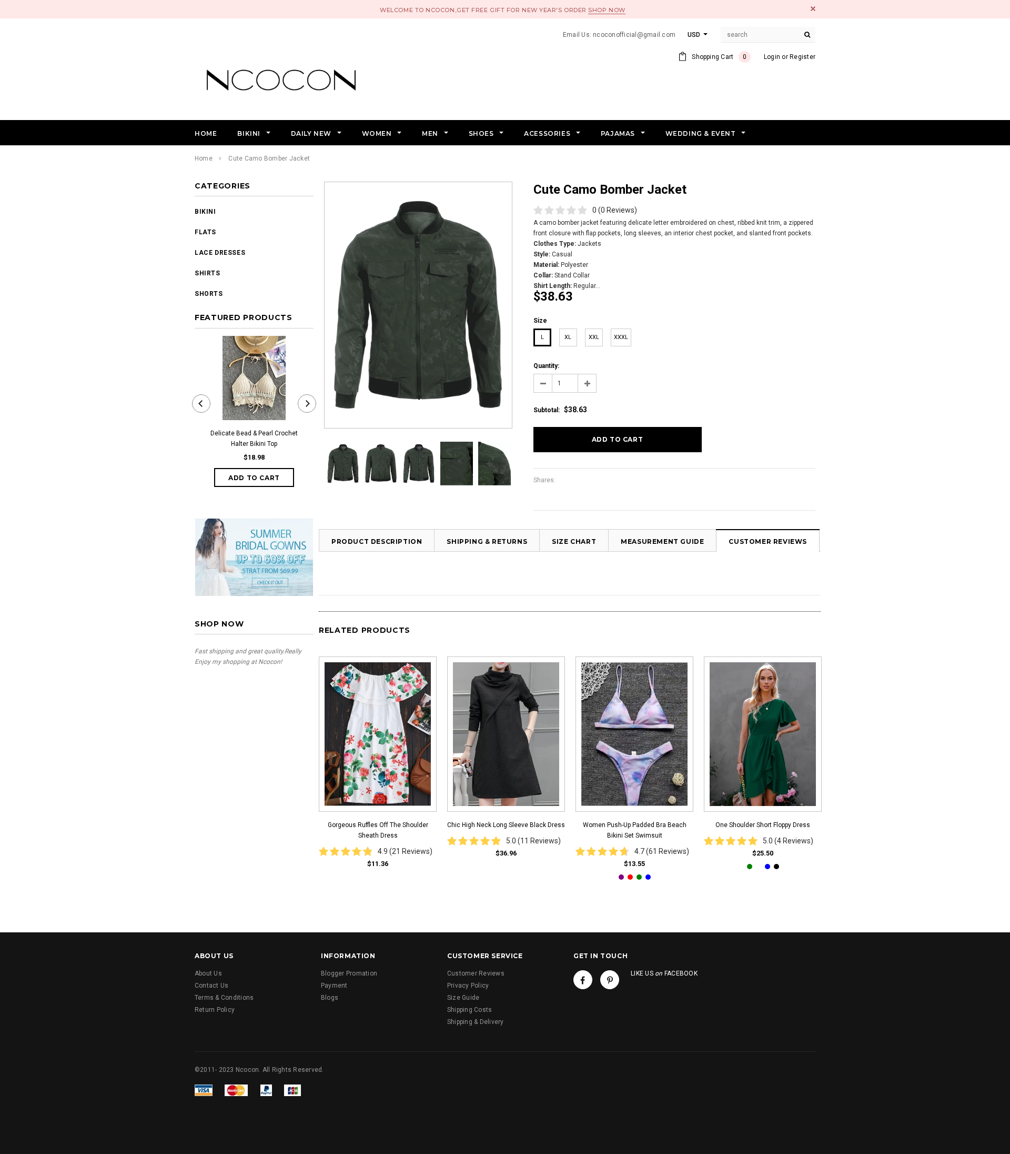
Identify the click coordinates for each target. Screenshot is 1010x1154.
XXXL (621, 337)
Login (772, 57)
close (813, 8)
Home (204, 158)
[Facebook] (582, 979)
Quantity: (546, 366)
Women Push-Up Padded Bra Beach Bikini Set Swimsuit (634, 830)
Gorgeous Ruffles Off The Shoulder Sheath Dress (378, 830)
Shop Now (606, 10)
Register (802, 57)
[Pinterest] (609, 979)
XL (567, 337)
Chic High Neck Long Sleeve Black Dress (506, 825)
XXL (594, 337)
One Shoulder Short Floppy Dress (762, 825)
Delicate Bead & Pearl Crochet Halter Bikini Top (254, 438)
